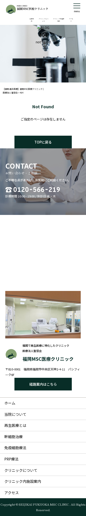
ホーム (9, 403)
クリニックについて (43, 20)
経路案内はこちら (43, 384)
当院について (15, 414)
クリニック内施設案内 (58, 20)
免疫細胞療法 (15, 447)
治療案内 (32, 20)
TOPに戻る (43, 142)
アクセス (71, 20)
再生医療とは (15, 425)
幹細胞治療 (13, 436)
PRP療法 (11, 459)
